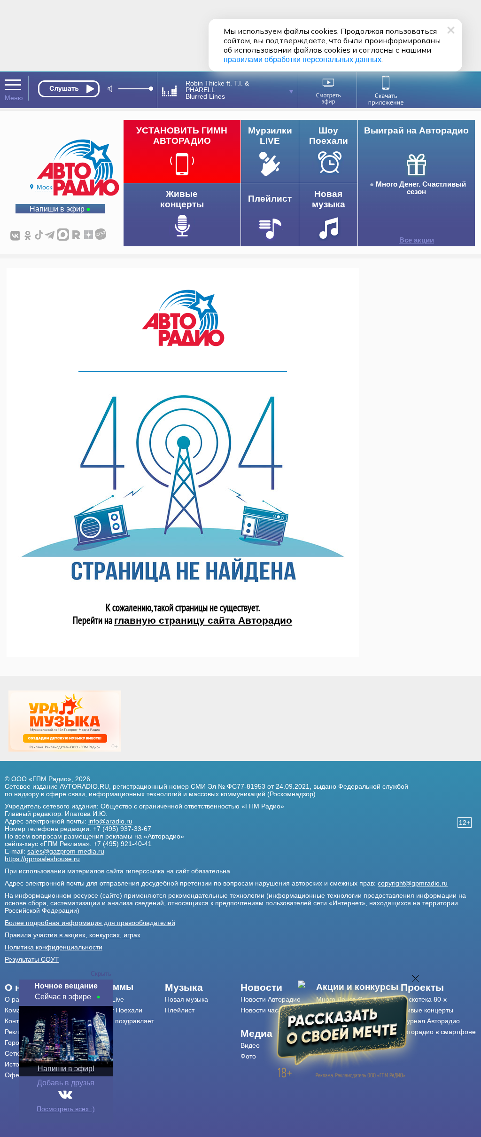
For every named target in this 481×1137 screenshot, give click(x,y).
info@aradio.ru (110, 821)
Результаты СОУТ (32, 959)
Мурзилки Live (102, 999)
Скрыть (101, 973)
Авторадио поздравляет (117, 1021)
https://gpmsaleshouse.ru (42, 859)
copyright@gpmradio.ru (413, 883)
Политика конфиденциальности (53, 947)
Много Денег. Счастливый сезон (421, 188)
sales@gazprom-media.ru (65, 851)
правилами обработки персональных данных (302, 59)
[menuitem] (122, 987)
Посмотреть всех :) (66, 1109)
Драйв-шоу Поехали (111, 1010)
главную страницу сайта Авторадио (203, 620)
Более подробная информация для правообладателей (90, 922)
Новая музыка (186, 999)
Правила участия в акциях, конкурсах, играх (72, 935)
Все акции (416, 240)
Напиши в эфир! (66, 1069)
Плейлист (179, 1010)
